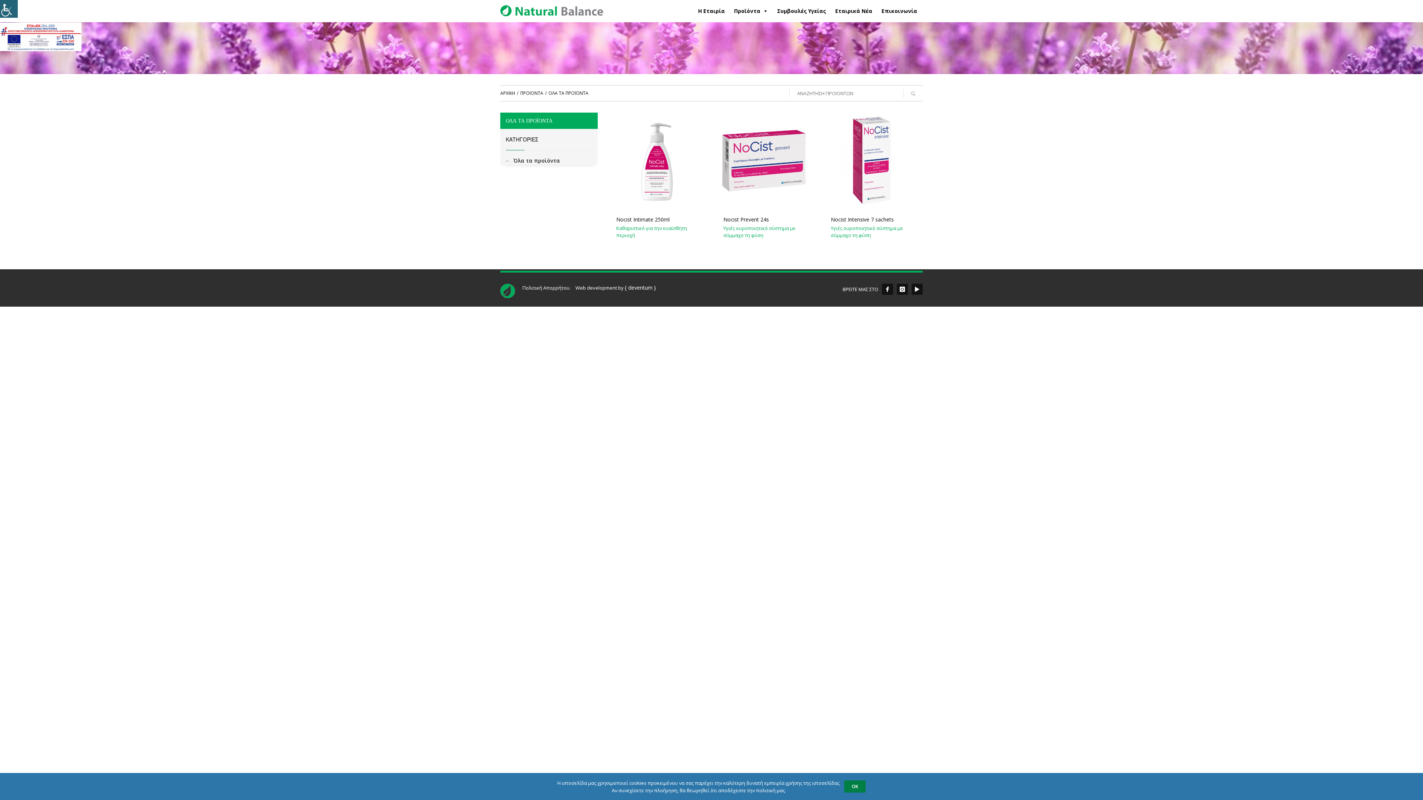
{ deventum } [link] (640, 287)
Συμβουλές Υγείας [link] (801, 10)
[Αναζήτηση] (913, 94)
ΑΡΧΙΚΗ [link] (507, 93)
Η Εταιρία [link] (711, 10)
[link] (41, 36)
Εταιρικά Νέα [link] (853, 10)
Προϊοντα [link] (531, 93)
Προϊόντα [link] (747, 10)
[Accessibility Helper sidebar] (9, 9)
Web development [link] (596, 287)
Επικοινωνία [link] (899, 10)
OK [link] (855, 786)
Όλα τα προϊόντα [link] (536, 160)
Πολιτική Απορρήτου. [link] (547, 287)
